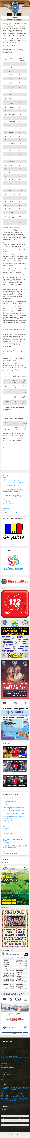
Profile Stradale (7, 806)
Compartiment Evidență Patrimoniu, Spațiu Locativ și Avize (14, 825)
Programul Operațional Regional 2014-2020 (13, 480)
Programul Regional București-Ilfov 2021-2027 (14, 482)
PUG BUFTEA (6, 804)
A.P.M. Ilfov (3, 1054)
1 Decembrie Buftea (4, 1088)
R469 (22, 1098)
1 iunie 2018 (14, 1088)
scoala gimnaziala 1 (9, 1099)
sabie (26, 1098)
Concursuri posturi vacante (10, 833)
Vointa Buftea (20, 1100)
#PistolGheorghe (11, 1087)
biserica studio (10, 1089)
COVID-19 (13, 468)
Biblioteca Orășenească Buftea (9, 847)
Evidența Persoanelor (8, 843)
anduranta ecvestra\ (25, 1088)
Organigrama (7, 830)
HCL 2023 (3, 1068)
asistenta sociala (4, 1089)
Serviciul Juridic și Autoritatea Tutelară (11, 822)
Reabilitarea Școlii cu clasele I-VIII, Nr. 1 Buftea (14, 487)
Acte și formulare (7, 799)
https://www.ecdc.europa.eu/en (11, 411)
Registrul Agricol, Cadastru (8, 820)
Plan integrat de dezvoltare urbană (11, 484)
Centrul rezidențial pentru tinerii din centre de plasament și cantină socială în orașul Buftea (14, 496)
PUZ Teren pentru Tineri (9, 802)
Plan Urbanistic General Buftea (10, 801)
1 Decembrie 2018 (18, 1087)
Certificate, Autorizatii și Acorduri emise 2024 (14, 813)
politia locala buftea (13, 1096)
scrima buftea (14, 1099)
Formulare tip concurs (9, 831)
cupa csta (14, 1092)
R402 (20, 1098)
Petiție (4, 499)
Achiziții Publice (6, 837)
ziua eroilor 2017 (25, 1100)
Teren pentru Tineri (7, 501)
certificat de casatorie (17, 1091)
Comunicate (3, 1072)
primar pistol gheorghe (13, 1098)
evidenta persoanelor (6, 1094)
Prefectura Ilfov (4, 1047)
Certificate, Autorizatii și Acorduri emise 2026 (14, 816)
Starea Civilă (6, 842)
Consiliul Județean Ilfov (6, 1045)
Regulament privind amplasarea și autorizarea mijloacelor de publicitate (14, 808)
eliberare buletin (23, 1092)
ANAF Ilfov (3, 1051)
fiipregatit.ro (4, 1058)
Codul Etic (6, 835)
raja (24, 1098)
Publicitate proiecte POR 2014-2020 (10, 491)
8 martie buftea (19, 1088)
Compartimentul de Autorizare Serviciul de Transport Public (14, 850)
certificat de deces (24, 1091)
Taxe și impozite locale (6, 1076)
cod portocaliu (6, 1092)
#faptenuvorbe (4, 1087)
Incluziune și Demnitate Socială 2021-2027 (13, 485)
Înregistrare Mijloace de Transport (10, 853)
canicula (23, 1089)
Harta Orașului (6, 508)
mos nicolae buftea (15, 1094)
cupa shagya (18, 1092)
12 (11, 1118)
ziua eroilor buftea (10, 1101)
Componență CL (4, 1065)
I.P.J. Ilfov (3, 1049)
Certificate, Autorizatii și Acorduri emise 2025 (14, 815)
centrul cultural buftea (7, 1091)
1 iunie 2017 (10, 1088)
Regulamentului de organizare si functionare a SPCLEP (15, 845)
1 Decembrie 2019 (25, 1087)
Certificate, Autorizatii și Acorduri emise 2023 (14, 812)
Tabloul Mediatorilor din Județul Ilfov (10, 512)
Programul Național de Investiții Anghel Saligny (13, 489)
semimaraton (19, 1099)
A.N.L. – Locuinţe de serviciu (8, 503)
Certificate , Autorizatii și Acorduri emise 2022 (14, 810)
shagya (23, 1099)
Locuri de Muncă (6, 506)
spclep (8, 1100)
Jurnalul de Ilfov (6, 510)
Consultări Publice (8, 818)
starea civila (13, 1101)
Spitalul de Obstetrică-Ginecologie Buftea (10, 1056)
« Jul (2, 1128)
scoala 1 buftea (3, 1099)
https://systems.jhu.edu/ (17, 435)
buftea (14, 1089)
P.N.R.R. (5, 479)
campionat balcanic (19, 1089)
